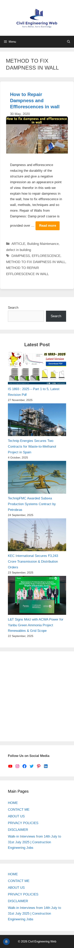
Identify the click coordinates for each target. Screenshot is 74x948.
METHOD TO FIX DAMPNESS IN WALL (35, 262)
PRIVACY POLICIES (23, 823)
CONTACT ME (18, 809)
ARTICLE (18, 244)
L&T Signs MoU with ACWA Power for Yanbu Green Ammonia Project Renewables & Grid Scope (35, 625)
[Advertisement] (37, 696)
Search (13, 307)
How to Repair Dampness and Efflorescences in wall (35, 100)
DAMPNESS (20, 256)
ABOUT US (16, 816)
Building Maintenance (43, 244)
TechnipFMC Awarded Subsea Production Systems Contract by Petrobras (32, 504)
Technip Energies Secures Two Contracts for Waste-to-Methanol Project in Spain (32, 446)
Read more (47, 225)
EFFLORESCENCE (46, 256)
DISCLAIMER (18, 830)
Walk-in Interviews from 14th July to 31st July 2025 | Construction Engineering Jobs (34, 842)
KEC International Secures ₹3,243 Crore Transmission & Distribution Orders (33, 561)
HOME (13, 803)
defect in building (18, 250)
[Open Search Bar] (68, 42)
